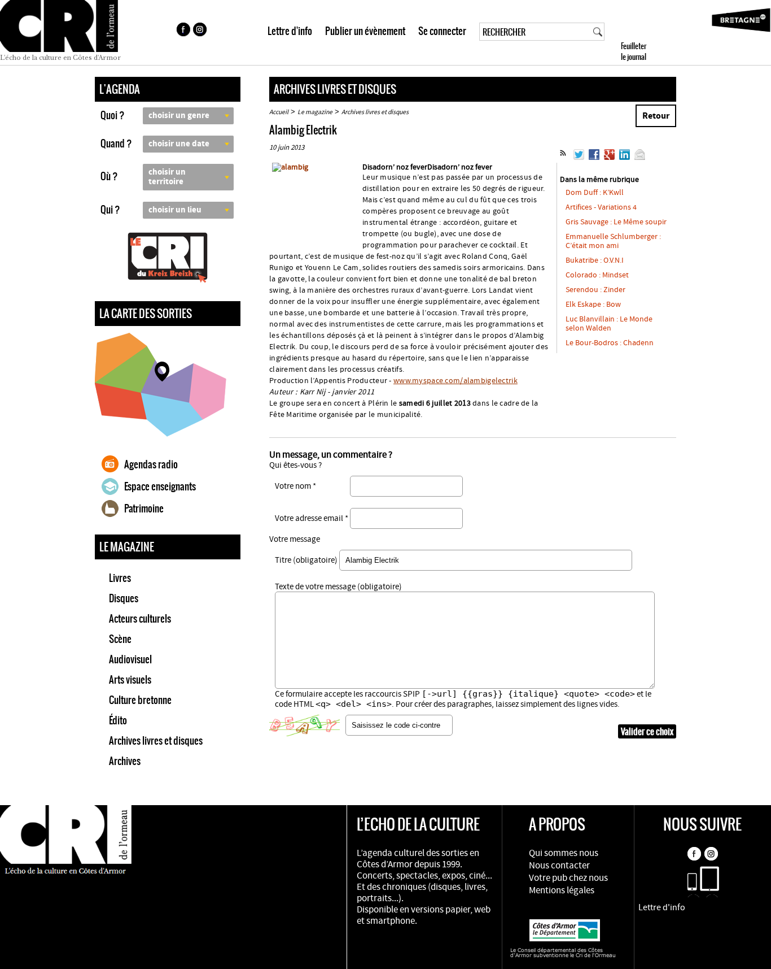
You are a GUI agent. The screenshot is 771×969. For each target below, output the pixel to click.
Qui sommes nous (563, 853)
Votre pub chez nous (568, 878)
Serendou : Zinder (595, 289)
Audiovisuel (130, 659)
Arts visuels (130, 679)
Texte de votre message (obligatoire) (338, 587)
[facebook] (182, 31)
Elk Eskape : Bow (593, 304)
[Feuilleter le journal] (654, 32)
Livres (120, 578)
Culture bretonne (140, 700)
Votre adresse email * (311, 518)
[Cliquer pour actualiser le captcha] (304, 725)
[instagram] (200, 31)
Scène (120, 639)
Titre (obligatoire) (306, 560)
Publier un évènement (365, 31)
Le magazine (314, 112)
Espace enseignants (160, 486)
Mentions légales (561, 890)
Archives (125, 761)
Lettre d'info (290, 31)
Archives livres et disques (156, 740)
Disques (123, 598)
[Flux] (563, 158)
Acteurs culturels (140, 618)
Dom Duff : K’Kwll (595, 192)
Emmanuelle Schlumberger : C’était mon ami (613, 241)
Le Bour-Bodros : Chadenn (610, 342)
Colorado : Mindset (597, 275)
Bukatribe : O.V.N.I (595, 260)
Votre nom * (295, 486)
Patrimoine (144, 508)
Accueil (278, 112)
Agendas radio (151, 464)
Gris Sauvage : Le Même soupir (616, 222)
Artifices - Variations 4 (601, 207)
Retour (655, 116)
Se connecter (442, 31)
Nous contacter (559, 865)
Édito (118, 720)
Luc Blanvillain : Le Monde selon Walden (609, 324)
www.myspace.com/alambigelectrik (455, 380)
